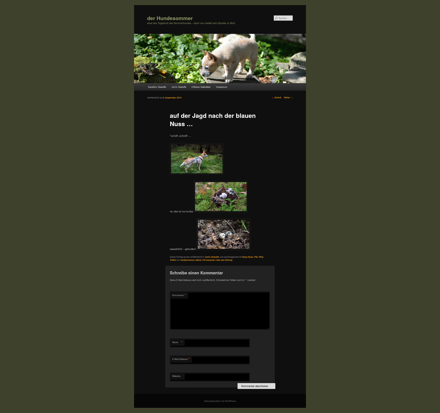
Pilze (261, 256)
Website (176, 376)
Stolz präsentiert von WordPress (220, 401)
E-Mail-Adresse (181, 359)
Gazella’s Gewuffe (157, 86)
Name (177, 342)
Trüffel (173, 259)
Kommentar (179, 295)
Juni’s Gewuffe (179, 86)
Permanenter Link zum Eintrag (217, 259)
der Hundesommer (170, 18)
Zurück (276, 97)
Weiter (288, 97)
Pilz (256, 256)
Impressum (221, 86)
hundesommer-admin (190, 259)
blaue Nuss (247, 256)
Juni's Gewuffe (212, 256)
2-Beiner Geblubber (201, 86)
